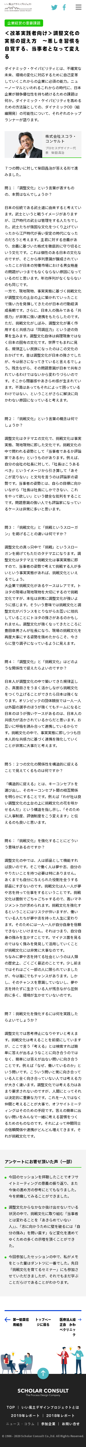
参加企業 (48, 1423)
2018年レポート (60, 1415)
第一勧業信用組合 (21, 1322)
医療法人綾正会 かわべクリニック (68, 1327)
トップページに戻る (43, 1322)
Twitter (54, 7)
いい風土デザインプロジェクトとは (50, 1407)
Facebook (64, 7)
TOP (11, 1407)
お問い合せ (71, 1423)
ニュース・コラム (20, 1423)
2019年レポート (25, 1415)
